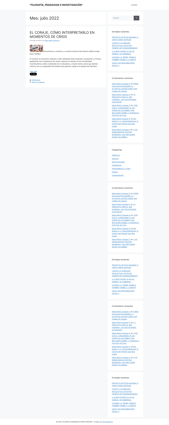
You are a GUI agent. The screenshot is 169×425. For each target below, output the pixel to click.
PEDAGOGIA (36, 80)
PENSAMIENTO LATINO (121, 169)
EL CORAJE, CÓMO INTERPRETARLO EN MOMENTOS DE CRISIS (62, 34)
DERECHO (116, 155)
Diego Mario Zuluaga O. (121, 84)
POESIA (115, 172)
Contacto (134, 5)
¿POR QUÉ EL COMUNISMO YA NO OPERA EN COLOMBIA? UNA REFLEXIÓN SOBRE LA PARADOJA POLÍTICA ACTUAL (125, 110)
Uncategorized (117, 175)
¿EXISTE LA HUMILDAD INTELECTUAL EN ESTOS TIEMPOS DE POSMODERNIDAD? (125, 45)
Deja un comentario (38, 82)
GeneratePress (107, 422)
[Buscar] (136, 18)
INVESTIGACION (118, 162)
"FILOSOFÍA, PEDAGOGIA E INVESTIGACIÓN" (56, 4)
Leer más (33, 71)
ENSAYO (115, 159)
